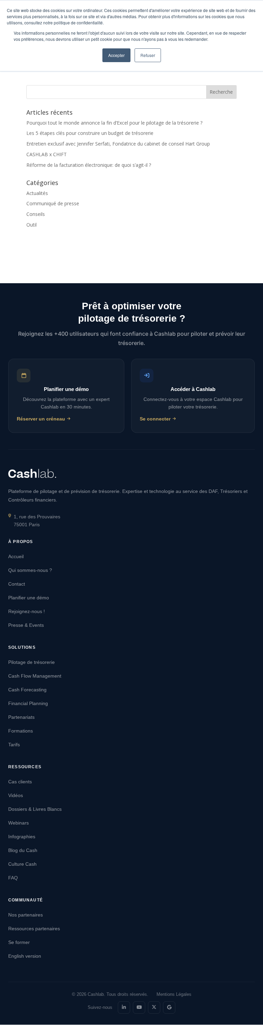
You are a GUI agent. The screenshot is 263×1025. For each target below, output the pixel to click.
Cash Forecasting (27, 689)
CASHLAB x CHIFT (46, 154)
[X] (154, 1007)
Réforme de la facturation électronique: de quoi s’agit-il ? (88, 165)
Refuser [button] (147, 55)
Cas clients (20, 781)
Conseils (35, 214)
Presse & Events (26, 625)
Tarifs (14, 744)
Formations (20, 731)
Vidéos (15, 795)
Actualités (37, 193)
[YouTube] (139, 1007)
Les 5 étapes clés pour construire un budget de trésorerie (89, 133)
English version (24, 956)
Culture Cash (22, 864)
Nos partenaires (25, 915)
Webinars (18, 823)
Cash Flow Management (34, 676)
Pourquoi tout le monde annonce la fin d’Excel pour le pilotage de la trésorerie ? (114, 122)
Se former (19, 942)
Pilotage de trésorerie (31, 662)
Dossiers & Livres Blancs (35, 809)
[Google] (169, 1007)
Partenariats (21, 717)
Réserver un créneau (41, 419)
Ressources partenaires (34, 928)
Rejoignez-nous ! (26, 611)
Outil (31, 224)
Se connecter (155, 419)
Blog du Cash (22, 850)
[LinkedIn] (124, 1007)
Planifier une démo (28, 597)
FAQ (13, 877)
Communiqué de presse (52, 203)
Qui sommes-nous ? (30, 570)
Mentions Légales (173, 994)
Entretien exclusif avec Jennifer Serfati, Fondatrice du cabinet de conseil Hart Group (118, 143)
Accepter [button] (116, 55)
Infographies (21, 836)
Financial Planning (28, 703)
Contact (16, 584)
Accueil (16, 556)
